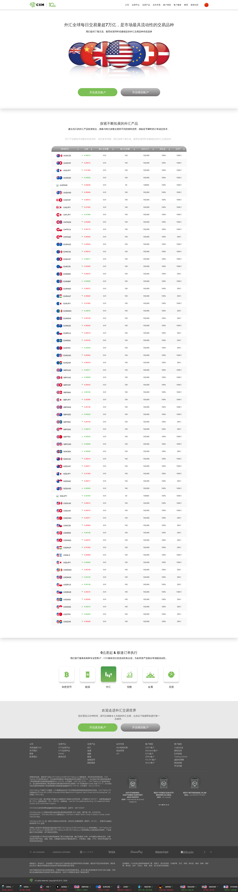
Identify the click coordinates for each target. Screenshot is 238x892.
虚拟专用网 (179, 759)
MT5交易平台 (64, 747)
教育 (186, 4)
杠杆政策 (178, 753)
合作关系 (156, 4)
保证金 (163, 149)
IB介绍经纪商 (122, 747)
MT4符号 (65, 149)
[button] (159, 804)
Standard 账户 (151, 750)
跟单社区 (194, 4)
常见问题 (178, 765)
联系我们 (33, 756)
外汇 (89, 747)
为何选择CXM (35, 747)
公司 (127, 4)
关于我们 (33, 750)
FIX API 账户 (150, 759)
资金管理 (120, 750)
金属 (89, 750)
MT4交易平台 (64, 750)
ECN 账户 (149, 753)
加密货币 (91, 759)
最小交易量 (104, 149)
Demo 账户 (150, 762)
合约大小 (145, 149)
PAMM (61, 753)
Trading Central (180, 756)
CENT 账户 (149, 747)
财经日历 (178, 750)
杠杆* (178, 149)
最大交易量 (125, 149)
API (117, 753)
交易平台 (136, 4)
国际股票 (91, 762)
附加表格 (178, 762)
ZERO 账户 (149, 756)
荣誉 (31, 753)
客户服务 (177, 4)
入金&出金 (178, 747)
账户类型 (167, 4)
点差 (86, 149)
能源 (89, 756)
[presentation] (30, 852)
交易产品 (146, 4)
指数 (89, 753)
